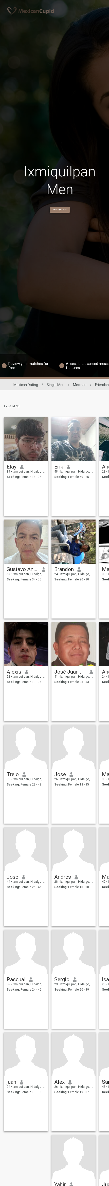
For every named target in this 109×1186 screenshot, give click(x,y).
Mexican (79, 385)
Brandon (64, 569)
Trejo (13, 774)
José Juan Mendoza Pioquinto (70, 672)
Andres (62, 877)
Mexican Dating (25, 385)
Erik (58, 467)
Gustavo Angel (22, 569)
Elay (11, 467)
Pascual (16, 979)
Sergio (61, 979)
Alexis (14, 672)
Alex (59, 1082)
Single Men (55, 385)
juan (11, 1082)
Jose (60, 774)
